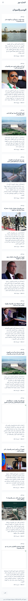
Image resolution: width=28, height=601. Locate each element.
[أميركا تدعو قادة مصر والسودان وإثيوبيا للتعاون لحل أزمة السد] (14, 316)
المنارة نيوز (22, 2)
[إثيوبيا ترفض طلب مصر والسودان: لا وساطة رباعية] (14, 511)
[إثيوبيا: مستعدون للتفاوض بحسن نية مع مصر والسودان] (14, 559)
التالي (5, 592)
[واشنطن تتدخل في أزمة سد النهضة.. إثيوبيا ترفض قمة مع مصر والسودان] (14, 365)
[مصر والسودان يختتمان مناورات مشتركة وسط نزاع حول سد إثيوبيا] (14, 221)
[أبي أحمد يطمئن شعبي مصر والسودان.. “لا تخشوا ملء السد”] (14, 79)
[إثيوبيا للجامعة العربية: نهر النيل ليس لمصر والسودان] (14, 126)
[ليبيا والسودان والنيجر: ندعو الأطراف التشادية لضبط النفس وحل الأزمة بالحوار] (14, 414)
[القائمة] (3, 2)
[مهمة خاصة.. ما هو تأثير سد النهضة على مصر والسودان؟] (14, 32)
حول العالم (22, 16)
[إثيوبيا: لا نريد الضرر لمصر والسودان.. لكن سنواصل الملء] (14, 462)
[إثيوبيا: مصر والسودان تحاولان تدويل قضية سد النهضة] (14, 270)
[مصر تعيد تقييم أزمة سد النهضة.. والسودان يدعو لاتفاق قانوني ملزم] (14, 173)
